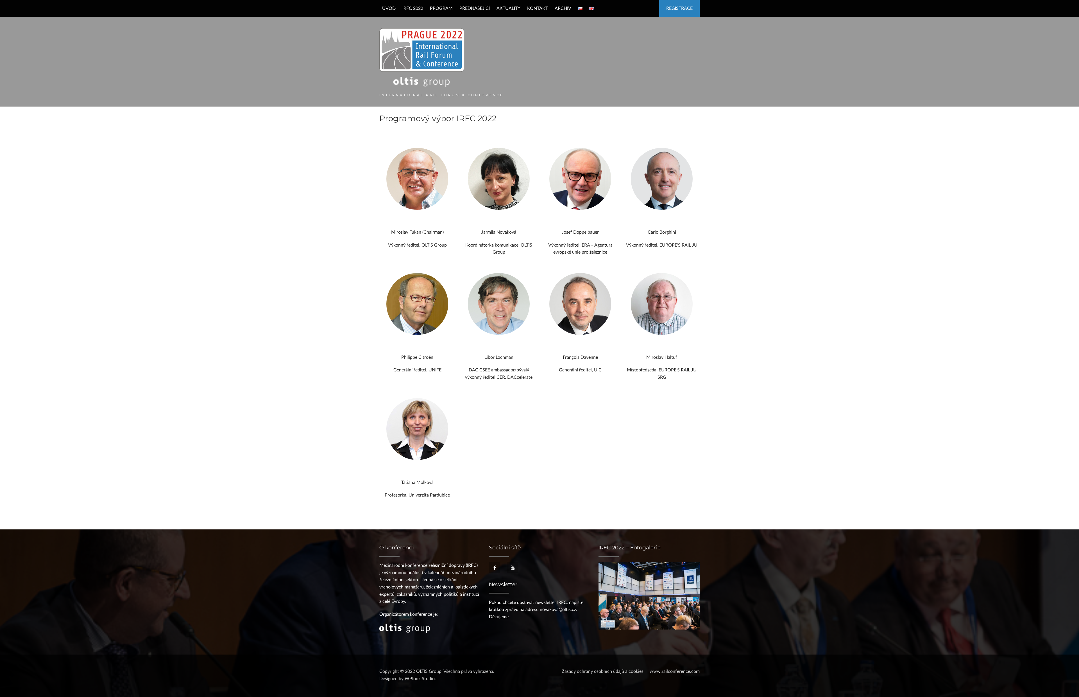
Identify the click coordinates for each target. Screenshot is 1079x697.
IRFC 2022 (412, 8)
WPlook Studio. (420, 678)
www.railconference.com (675, 671)
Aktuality (508, 8)
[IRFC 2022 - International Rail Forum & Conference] (421, 57)
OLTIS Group (428, 671)
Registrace (679, 8)
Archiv (563, 8)
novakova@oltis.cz (558, 609)
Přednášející (474, 8)
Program (441, 8)
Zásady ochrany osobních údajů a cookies (602, 671)
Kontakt (537, 8)
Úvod (389, 8)
